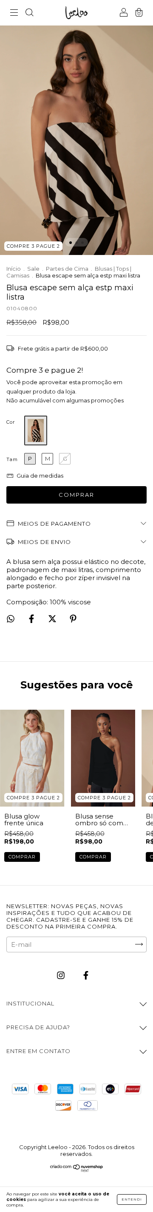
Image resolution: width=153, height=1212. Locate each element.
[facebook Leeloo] (85, 975)
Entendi (132, 1199)
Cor (10, 422)
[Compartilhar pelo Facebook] (32, 619)
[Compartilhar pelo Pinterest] (73, 619)
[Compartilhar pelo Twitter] (53, 619)
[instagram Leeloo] (61, 975)
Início (13, 268)
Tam (12, 459)
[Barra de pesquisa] (29, 13)
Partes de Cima (67, 268)
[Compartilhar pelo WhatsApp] (10, 618)
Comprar (22, 857)
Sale (33, 268)
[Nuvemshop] (76, 1170)
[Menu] (14, 13)
